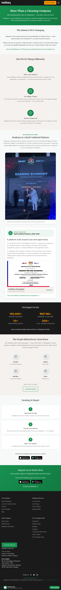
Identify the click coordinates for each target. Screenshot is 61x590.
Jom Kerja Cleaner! (30, 389)
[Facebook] (31, 575)
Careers (4, 506)
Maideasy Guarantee (8, 526)
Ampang (34, 529)
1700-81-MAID (6, 551)
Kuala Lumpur (36, 534)
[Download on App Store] (24, 457)
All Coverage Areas (38, 537)
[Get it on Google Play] (36, 457)
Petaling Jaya (36, 524)
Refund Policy (6, 524)
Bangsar (34, 526)
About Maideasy (6, 501)
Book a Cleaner (50, 2)
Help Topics (5, 521)
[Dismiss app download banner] (2, 587)
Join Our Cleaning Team (9, 504)
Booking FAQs (36, 509)
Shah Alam (35, 521)
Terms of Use (45, 580)
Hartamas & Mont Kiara (39, 532)
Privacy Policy (54, 580)
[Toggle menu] (58, 3)
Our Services (36, 501)
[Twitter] (34, 575)
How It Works (36, 506)
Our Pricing (35, 504)
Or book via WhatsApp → (30, 486)
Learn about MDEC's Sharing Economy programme (23, 295)
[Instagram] (37, 575)
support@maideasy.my (30, 578)
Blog (3, 512)
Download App (55, 587)
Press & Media (6, 509)
